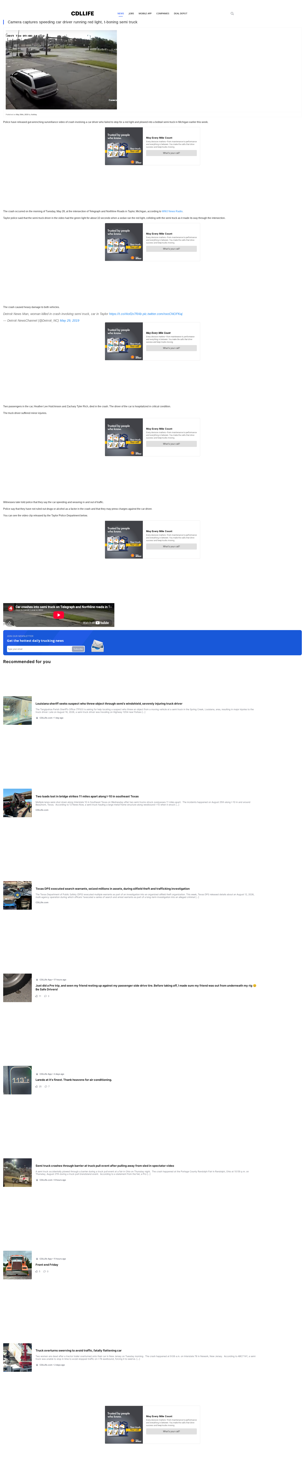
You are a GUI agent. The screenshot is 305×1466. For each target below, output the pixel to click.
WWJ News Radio (172, 211)
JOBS (131, 13)
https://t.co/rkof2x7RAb (125, 314)
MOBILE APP (145, 13)
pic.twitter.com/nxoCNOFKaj (162, 314)
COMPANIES (162, 13)
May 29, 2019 (69, 320)
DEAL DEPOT (180, 13)
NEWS (121, 13)
